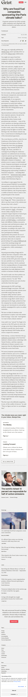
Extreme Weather (5, 638)
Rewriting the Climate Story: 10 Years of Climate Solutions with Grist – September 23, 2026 (13, 570)
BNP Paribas (12, 220)
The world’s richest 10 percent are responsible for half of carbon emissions (14, 491)
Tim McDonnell (4, 30)
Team (2, 650)
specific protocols (16, 386)
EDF (2, 216)
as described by (13, 79)
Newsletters (3, 665)
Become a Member (5, 669)
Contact (3, 651)
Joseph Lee (3, 601)
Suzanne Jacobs (5, 497)
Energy (2, 630)
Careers (3, 653)
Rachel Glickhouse (5, 585)
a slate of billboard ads (19, 241)
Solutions (3, 634)
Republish (3, 672)
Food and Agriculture (6, 639)
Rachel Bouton (4, 575)
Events (2, 667)
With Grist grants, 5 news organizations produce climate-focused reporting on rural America (13, 581)
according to (5, 105)
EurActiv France (13, 105)
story (5, 49)
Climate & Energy (13, 497)
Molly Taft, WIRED (5, 535)
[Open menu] (25, 2)
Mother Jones (5, 52)
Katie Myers (4, 593)
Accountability (4, 636)
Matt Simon (3, 551)
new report (13, 182)
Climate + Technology (22, 37)
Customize (13, 694)
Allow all (14, 690)
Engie (13, 209)
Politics (3, 632)
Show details (21, 686)
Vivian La (3, 559)
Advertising (3, 671)
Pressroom (3, 657)
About (2, 648)
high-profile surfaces (12, 158)
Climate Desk (11, 54)
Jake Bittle (3, 543)
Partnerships (4, 655)
